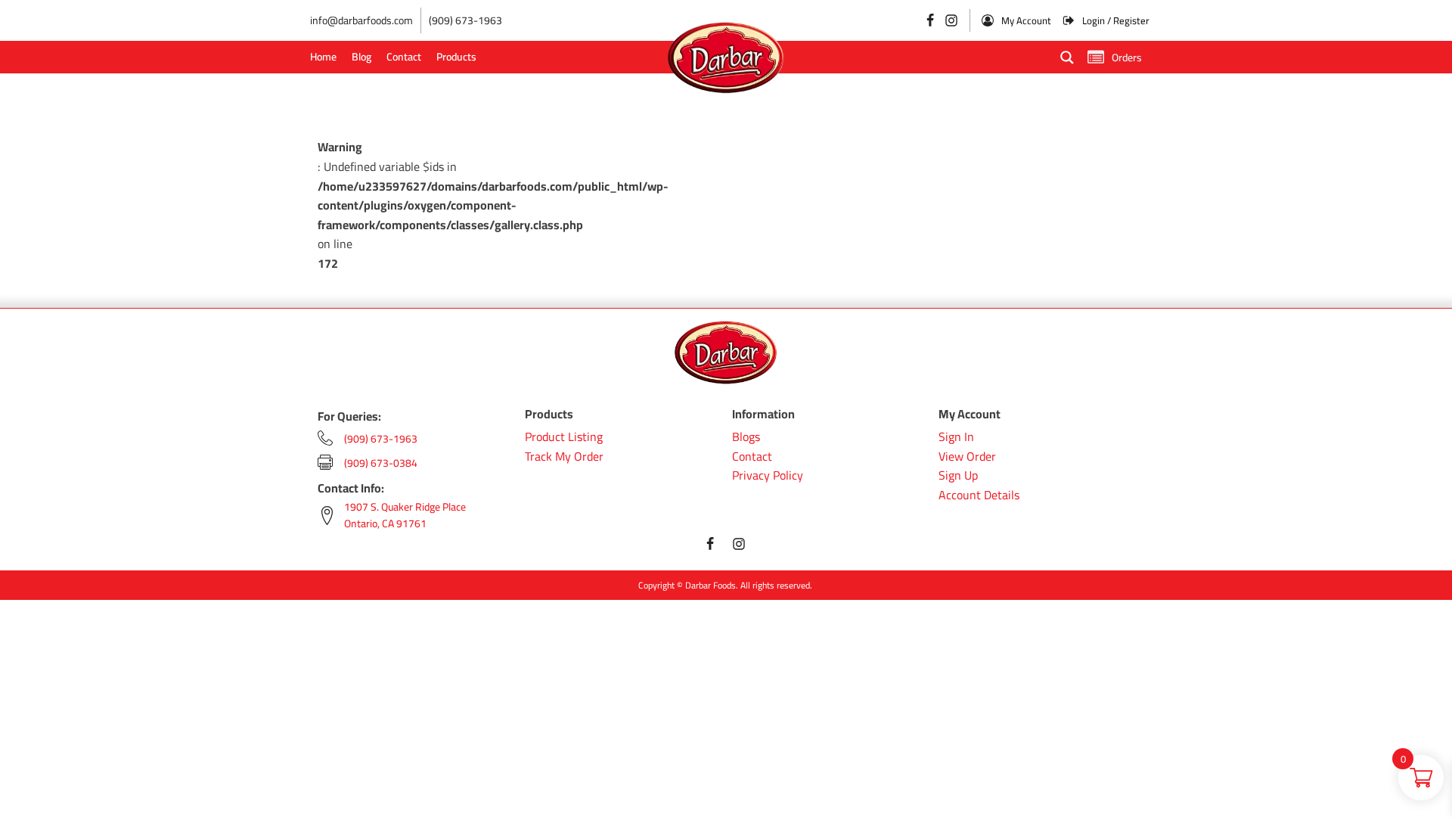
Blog (361, 57)
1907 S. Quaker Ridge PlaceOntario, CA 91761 (405, 516)
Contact (403, 57)
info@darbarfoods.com (361, 20)
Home (323, 57)
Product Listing (564, 437)
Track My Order (564, 457)
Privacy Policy (767, 476)
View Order (967, 457)
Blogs (746, 437)
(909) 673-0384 (380, 463)
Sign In (956, 437)
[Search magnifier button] (1067, 57)
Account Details (979, 495)
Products (456, 57)
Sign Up (958, 476)
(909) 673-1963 (465, 20)
